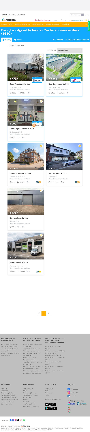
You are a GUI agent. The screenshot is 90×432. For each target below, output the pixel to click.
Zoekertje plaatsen (42, 20)
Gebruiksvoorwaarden (8, 428)
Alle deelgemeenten (21, 430)
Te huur (10, 24)
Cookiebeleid (20, 428)
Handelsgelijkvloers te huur (22, 129)
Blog (87, 24)
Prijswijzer (65, 24)
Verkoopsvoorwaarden (62, 428)
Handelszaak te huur (19, 263)
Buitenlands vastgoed (17, 15)
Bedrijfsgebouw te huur (20, 84)
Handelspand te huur (58, 173)
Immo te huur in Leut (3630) (55, 351)
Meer (55, 20)
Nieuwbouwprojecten (22, 24)
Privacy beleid (30, 428)
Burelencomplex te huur (20, 173)
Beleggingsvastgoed (53, 24)
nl (87, 15)
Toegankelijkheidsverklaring (38, 430)
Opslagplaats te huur (19, 218)
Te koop (4, 24)
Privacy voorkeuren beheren (45, 428)
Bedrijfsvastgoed (38, 24)
